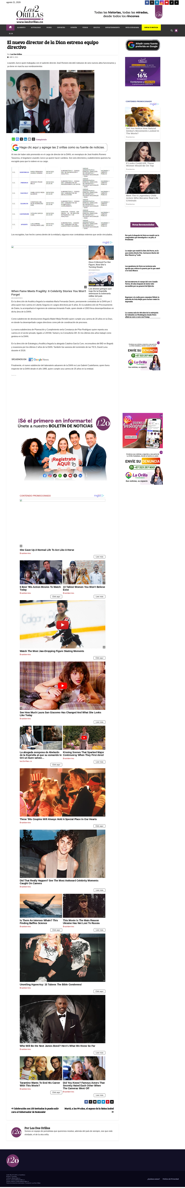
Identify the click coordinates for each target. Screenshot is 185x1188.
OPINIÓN (73, 27)
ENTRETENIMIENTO (112, 27)
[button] (172, 30)
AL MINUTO (21, 27)
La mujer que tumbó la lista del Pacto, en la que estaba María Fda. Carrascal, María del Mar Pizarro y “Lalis (142, 252)
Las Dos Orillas (16, 54)
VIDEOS (85, 27)
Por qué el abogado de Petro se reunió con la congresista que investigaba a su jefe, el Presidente (142, 237)
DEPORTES (61, 27)
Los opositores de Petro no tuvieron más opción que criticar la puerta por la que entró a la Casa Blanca (142, 268)
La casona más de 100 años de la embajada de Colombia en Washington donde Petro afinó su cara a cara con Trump (141, 314)
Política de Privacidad (170, 1179)
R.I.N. (11, 33)
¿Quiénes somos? (153, 1179)
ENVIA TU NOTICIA (151, 27)
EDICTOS (97, 27)
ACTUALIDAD (36, 27)
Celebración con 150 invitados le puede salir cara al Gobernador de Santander (35, 1110)
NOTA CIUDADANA (132, 27)
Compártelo (41, 139)
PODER (49, 27)
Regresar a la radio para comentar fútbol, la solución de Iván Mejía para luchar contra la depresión (142, 299)
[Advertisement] (62, 394)
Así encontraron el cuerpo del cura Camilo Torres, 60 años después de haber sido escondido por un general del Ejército (141, 283)
